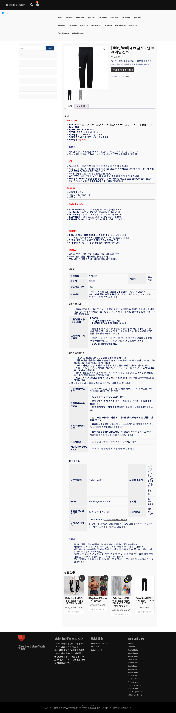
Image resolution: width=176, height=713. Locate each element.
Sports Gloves (126, 17)
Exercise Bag (133, 25)
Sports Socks (73, 25)
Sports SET (69, 17)
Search (60, 17)
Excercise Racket (120, 25)
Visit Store (95, 647)
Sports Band (137, 17)
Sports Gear (61, 25)
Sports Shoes (103, 17)
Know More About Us (99, 643)
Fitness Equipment (63, 33)
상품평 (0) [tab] (81, 106)
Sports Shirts (80, 17)
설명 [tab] (70, 106)
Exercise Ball (84, 25)
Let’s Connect (96, 650)
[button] (104, 49)
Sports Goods (114, 17)
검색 (50, 48)
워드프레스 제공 (88, 705)
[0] (36, 4)
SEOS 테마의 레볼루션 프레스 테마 (115, 708)
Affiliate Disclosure (78, 33)
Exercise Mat (108, 25)
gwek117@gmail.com (16, 4)
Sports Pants (91, 17)
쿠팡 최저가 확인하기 (123, 69)
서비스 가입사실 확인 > (115, 519)
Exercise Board (95, 25)
